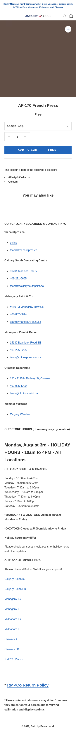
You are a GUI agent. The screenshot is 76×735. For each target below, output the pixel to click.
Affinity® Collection (19, 177)
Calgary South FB (15, 588)
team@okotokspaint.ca (24, 393)
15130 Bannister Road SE (25, 342)
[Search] (64, 16)
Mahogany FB (12, 609)
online (13, 242)
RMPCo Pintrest (14, 659)
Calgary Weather (20, 414)
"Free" (38, 149)
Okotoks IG (11, 639)
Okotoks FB (11, 649)
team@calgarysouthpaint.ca (27, 285)
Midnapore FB (12, 629)
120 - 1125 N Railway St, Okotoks (30, 378)
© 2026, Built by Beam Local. (38, 726)
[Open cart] (71, 16)
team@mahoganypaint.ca (25, 321)
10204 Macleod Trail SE (24, 271)
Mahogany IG (12, 598)
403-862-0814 (18, 314)
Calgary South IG (14, 578)
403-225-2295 (18, 350)
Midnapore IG (12, 619)
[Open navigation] (5, 15)
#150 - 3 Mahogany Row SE (27, 306)
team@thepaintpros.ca (23, 250)
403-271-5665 (18, 278)
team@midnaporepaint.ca (25, 357)
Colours (13, 181)
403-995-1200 (18, 385)
